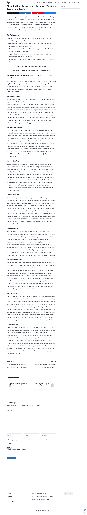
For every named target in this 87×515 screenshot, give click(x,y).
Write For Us (10, 496)
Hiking (50, 2)
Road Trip (56, 2)
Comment (10, 410)
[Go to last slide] (10, 385)
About (8, 498)
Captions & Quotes (73, 2)
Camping (63, 2)
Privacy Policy (11, 501)
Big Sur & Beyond (41, 2)
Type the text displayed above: (16, 449)
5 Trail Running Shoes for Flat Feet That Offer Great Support (45, 364)
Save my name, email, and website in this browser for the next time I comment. (30, 440)
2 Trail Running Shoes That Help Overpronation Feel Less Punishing (17, 364)
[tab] (32, 391)
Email (26, 435)
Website (44, 435)
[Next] (52, 385)
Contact (9, 493)
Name (9, 435)
